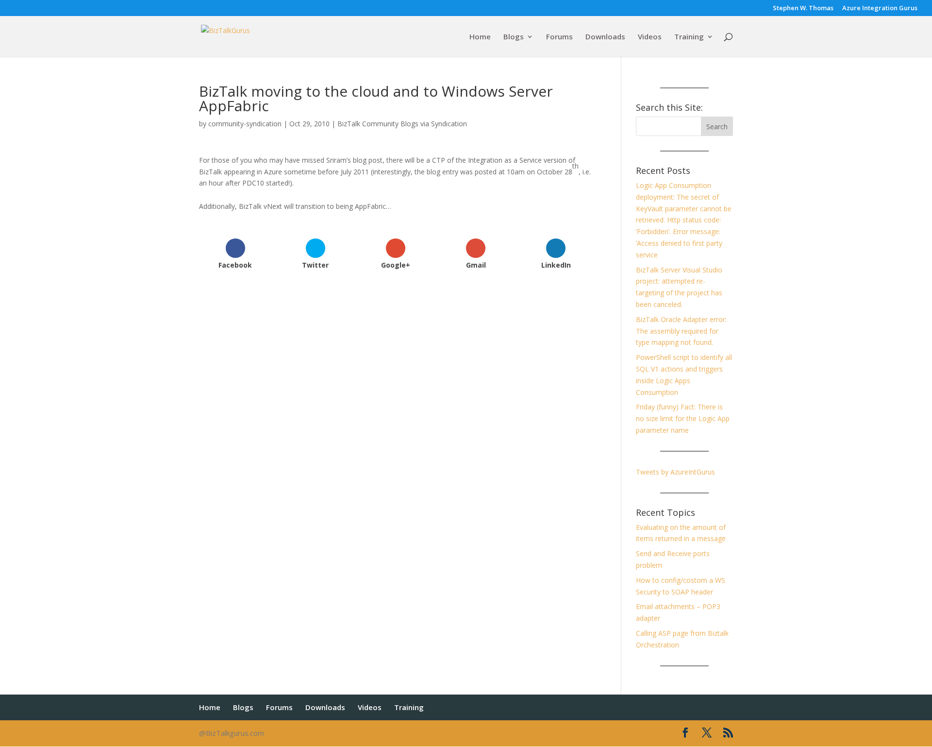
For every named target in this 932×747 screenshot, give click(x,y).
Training (689, 37)
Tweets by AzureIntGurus (675, 471)
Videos (650, 37)
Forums (559, 37)
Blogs (513, 37)
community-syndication (245, 123)
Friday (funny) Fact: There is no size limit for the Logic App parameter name (683, 418)
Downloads (605, 37)
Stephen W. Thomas (803, 8)
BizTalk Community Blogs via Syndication (402, 123)
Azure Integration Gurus (879, 8)
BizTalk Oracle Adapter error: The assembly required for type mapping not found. (681, 331)
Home (480, 37)
